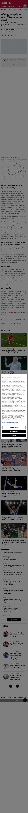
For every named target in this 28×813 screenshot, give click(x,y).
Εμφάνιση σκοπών (14, 427)
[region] (14, 406)
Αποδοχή (14, 435)
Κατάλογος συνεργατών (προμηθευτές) (10, 422)
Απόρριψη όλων (14, 431)
